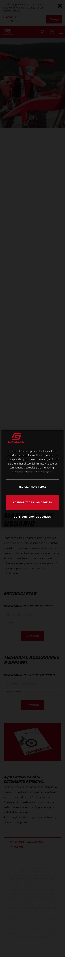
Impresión (49, 472)
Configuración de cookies (32, 517)
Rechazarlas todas (32, 487)
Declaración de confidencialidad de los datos (28, 472)
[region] (32, 478)
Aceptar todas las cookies (32, 502)
